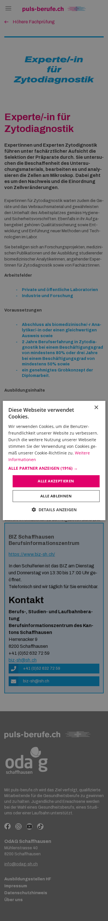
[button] (53, 468)
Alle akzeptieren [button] (56, 481)
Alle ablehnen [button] (56, 496)
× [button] (96, 407)
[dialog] (54, 460)
